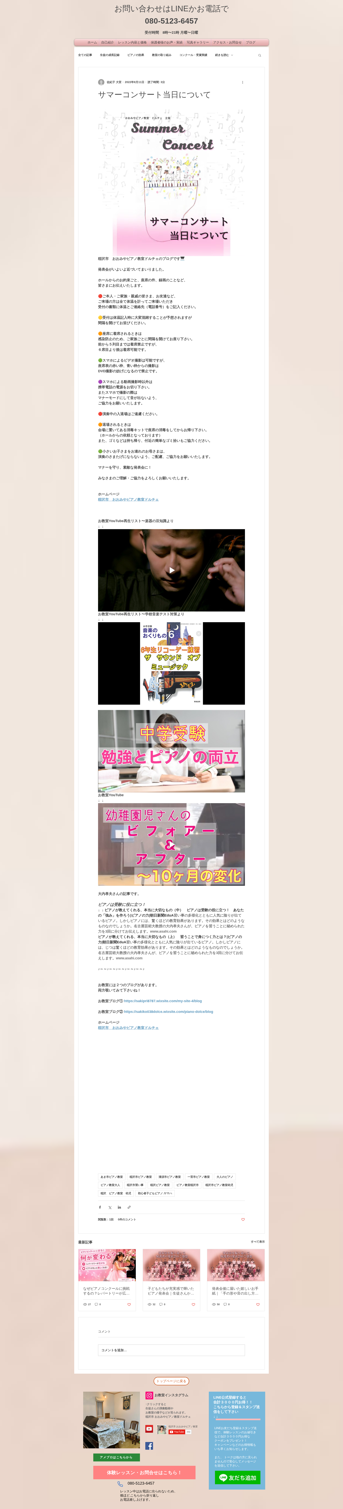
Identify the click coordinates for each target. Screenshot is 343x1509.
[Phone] (120, 1484)
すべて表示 (258, 1241)
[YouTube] (149, 1429)
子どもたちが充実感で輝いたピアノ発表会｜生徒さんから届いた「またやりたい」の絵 (171, 1291)
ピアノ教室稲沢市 (187, 1185)
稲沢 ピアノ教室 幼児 (116, 1193)
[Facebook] (149, 1446)
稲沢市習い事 (135, 1185)
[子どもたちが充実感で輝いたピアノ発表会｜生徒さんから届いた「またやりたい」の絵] (171, 1265)
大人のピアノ (225, 1176)
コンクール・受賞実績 (193, 54)
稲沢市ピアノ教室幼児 (219, 1185)
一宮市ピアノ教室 (199, 1176)
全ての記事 (85, 54)
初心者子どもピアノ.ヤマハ (155, 1193)
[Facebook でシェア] (100, 1207)
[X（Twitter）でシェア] (110, 1207)
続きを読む (222, 54)
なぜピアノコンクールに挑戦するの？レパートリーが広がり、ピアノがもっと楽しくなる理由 (106, 1291)
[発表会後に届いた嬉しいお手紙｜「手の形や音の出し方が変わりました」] (236, 1265)
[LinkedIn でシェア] (119, 1207)
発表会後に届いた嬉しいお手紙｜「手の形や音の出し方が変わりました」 (235, 1291)
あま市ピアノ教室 (112, 1176)
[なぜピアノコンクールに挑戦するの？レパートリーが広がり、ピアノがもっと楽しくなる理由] (107, 1265)
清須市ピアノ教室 (170, 1176)
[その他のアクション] (242, 82)
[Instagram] (149, 1395)
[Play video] (171, 570)
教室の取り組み (162, 54)
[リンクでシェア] (129, 1207)
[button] (260, 55)
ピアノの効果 (135, 54)
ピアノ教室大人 (110, 1185)
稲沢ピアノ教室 (160, 1185)
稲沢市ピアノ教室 (141, 1176)
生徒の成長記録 (109, 54)
